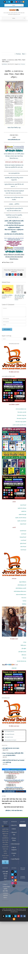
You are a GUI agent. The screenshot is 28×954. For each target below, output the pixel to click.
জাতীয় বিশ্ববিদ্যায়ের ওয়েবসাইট (21, 590)
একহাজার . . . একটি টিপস (14, 204)
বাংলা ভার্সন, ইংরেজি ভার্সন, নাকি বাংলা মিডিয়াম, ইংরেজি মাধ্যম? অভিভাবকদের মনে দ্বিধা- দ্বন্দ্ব (7, 296)
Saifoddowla (5, 64)
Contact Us (14, 856)
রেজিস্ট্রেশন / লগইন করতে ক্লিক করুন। (14, 812)
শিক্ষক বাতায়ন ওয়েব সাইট (22, 414)
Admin (14, 830)
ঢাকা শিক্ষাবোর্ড (23, 535)
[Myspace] (14, 887)
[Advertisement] (14, 38)
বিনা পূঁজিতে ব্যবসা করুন (14, 373)
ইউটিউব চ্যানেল (23, 647)
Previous (18, 54)
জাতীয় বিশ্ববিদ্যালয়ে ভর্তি (22, 586)
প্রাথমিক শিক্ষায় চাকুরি (22, 516)
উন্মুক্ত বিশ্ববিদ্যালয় (22, 583)
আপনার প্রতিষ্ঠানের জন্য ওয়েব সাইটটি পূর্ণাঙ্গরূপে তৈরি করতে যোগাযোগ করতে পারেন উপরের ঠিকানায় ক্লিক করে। (14, 156)
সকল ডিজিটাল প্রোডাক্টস (14, 406)
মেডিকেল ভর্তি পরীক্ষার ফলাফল (21, 596)
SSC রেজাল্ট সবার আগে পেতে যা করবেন (11, 750)
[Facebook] (15, 879)
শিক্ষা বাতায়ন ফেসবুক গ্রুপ (21, 417)
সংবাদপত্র (24, 602)
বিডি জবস (24, 659)
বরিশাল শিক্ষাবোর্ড (23, 548)
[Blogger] (15, 882)
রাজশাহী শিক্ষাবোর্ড (23, 532)
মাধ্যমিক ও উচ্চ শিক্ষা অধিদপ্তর (20, 519)
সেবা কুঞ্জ (24, 643)
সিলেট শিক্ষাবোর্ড (23, 551)
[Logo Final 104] (14, 348)
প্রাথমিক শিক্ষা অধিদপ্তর (22, 510)
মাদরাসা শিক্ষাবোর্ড (23, 506)
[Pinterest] (15, 885)
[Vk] (12, 882)
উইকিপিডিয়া (24, 605)
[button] (3, 293)
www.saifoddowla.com (14, 139)
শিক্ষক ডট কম (23, 599)
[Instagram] (12, 885)
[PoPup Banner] (14, 771)
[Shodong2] (14, 430)
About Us (14, 827)
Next (23, 54)
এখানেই (14, 503)
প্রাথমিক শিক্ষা (23, 513)
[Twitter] (15, 876)
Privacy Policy (14, 841)
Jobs (19, 64)
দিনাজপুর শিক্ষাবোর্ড (23, 538)
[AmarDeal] (14, 380)
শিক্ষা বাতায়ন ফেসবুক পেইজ (21, 420)
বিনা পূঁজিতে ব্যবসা (14, 640)
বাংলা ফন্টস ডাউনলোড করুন (21, 663)
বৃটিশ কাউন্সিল (24, 650)
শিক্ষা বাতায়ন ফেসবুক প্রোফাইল (21, 423)
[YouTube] (12, 879)
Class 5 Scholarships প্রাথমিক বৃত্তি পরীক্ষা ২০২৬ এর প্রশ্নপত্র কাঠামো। (5, 892)
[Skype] (12, 876)
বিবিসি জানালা (24, 656)
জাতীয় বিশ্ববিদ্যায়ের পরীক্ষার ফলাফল (20, 593)
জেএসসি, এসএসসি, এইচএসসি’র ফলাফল (19, 426)
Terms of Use (14, 835)
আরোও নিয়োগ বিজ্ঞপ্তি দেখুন (14, 127)
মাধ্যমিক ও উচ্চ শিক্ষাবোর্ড (21, 522)
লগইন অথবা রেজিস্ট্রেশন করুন (21, 410)
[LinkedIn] (15, 873)
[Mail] (12, 873)
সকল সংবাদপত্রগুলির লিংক (14, 173)
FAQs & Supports (14, 850)
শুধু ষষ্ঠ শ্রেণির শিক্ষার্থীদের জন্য (20, 295)
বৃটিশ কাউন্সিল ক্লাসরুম (22, 653)
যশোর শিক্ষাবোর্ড (23, 542)
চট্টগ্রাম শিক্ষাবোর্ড (23, 525)
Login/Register (14, 860)
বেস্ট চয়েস (14, 580)
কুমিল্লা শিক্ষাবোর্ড (23, 545)
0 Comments (23, 64)
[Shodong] (14, 454)
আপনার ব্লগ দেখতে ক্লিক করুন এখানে (14, 162)
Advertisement (14, 845)
